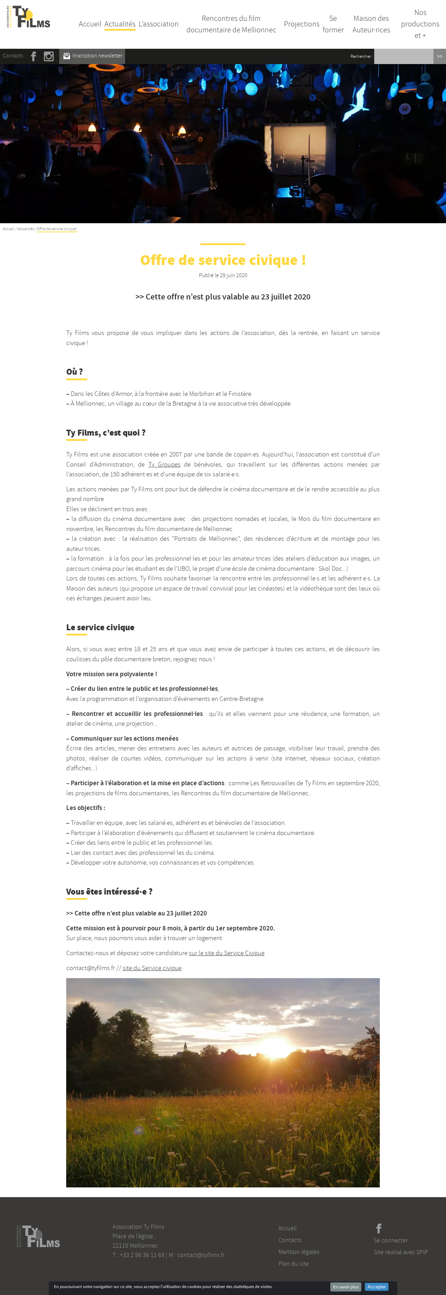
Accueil (90, 24)
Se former (333, 24)
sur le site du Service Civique (226, 953)
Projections (302, 24)
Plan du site (293, 1263)
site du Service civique (152, 968)
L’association (159, 24)
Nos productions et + (420, 24)
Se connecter (391, 1240)
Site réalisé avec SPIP (401, 1252)
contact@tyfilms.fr (201, 1255)
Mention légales (298, 1252)
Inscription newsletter (96, 55)
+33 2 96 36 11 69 (142, 1255)
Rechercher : (362, 56)
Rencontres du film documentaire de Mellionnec (231, 24)
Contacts (13, 55)
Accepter (377, 1286)
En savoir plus (346, 1287)
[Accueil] (28, 9)
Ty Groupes (164, 464)
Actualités (120, 24)
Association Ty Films (138, 1227)
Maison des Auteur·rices (371, 24)
